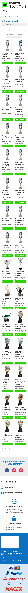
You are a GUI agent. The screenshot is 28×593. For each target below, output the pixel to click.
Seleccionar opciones (7, 63)
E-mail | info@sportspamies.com (14, 512)
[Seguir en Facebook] (7, 470)
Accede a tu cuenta (6, 547)
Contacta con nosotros (7, 541)
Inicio (2, 17)
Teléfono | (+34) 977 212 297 (14, 509)
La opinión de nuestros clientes (9, 543)
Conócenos (4, 537)
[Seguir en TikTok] (21, 470)
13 (17, 30)
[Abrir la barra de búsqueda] (7, 11)
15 (24, 30)
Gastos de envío (5, 539)
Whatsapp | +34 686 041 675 (14, 511)
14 (20, 30)
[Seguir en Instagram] (14, 470)
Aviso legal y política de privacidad (10, 545)
